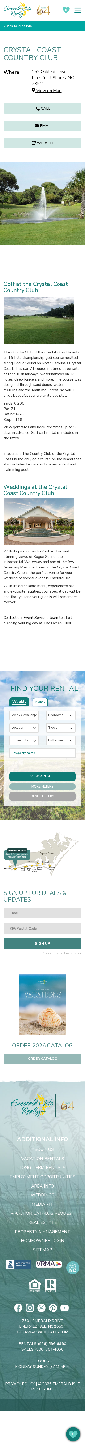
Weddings (42, 1195)
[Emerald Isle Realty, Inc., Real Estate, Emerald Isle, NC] (18, 1264)
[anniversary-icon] (65, 1105)
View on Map (48, 91)
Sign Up (42, 943)
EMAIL (45, 125)
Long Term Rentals (42, 1168)
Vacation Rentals (42, 1159)
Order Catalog (42, 1058)
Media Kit (42, 1204)
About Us (42, 1149)
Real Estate (42, 1222)
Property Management (42, 1232)
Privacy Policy (20, 1383)
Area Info (42, 1186)
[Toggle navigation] (77, 10)
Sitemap (42, 1250)
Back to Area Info (19, 26)
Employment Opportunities (42, 1177)
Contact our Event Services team (31, 617)
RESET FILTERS (42, 796)
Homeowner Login (42, 1241)
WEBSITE (46, 143)
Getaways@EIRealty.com (42, 1332)
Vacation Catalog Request (42, 1213)
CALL (45, 108)
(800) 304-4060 (49, 1349)
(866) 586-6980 (52, 1343)
